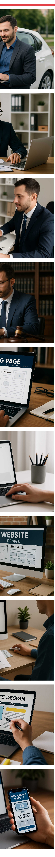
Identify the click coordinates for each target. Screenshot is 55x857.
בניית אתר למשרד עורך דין (50, 343)
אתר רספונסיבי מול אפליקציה (49, 850)
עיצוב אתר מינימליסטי (51, 512)
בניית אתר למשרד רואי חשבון (50, 174)
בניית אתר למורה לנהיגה (50, 90)
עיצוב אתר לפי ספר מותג (50, 681)
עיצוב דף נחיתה (52, 428)
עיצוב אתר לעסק (51, 596)
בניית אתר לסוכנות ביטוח (50, 259)
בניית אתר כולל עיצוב (51, 765)
